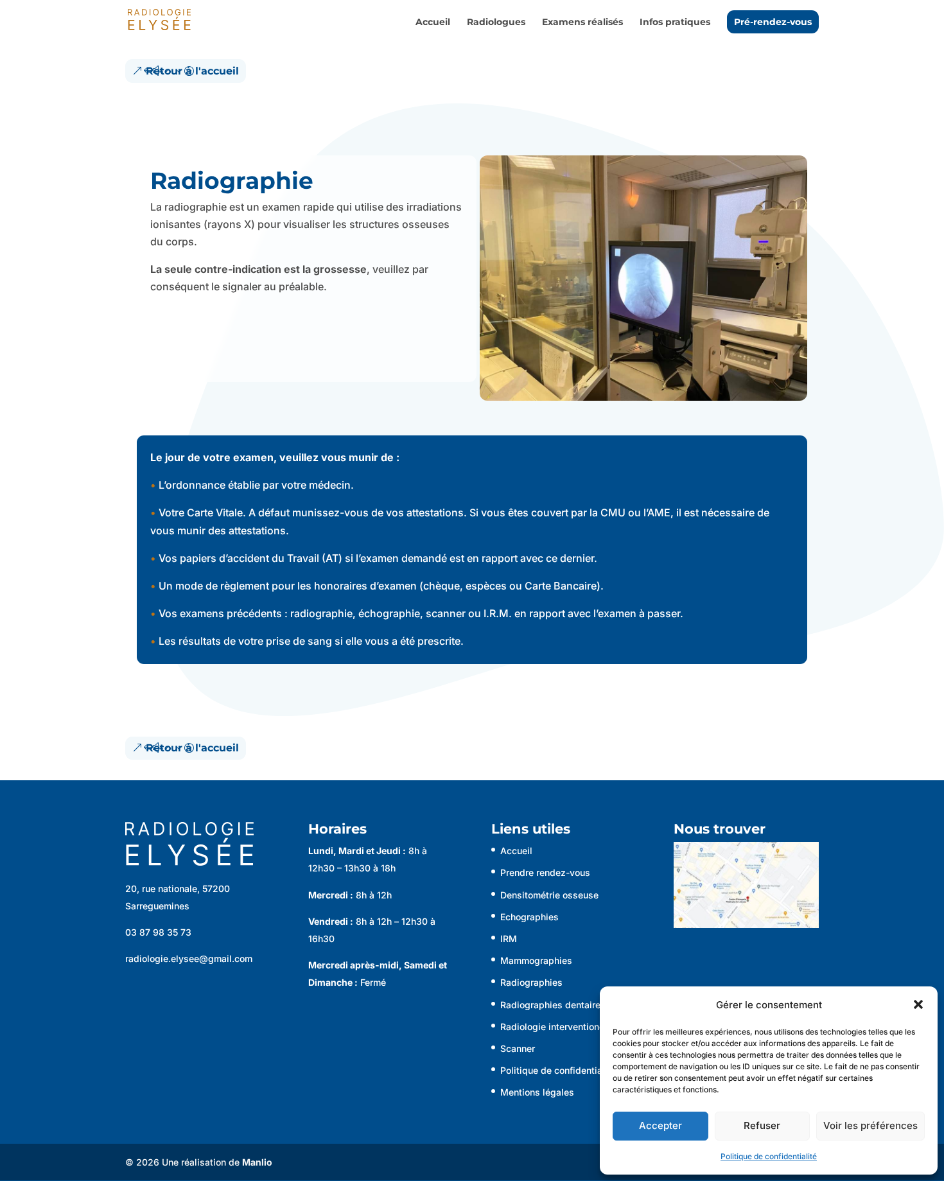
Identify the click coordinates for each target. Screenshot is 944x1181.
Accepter (660, 1125)
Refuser (762, 1125)
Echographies (529, 916)
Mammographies (536, 960)
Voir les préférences (870, 1125)
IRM (508, 938)
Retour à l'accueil (192, 71)
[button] (918, 1004)
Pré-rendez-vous (773, 22)
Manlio (257, 1162)
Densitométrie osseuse (549, 894)
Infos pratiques (675, 22)
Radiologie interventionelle (557, 1026)
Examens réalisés (582, 22)
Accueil (432, 22)
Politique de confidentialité (769, 1156)
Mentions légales (537, 1092)
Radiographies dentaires (553, 1004)
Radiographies (531, 982)
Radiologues (496, 22)
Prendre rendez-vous (545, 872)
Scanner (517, 1048)
